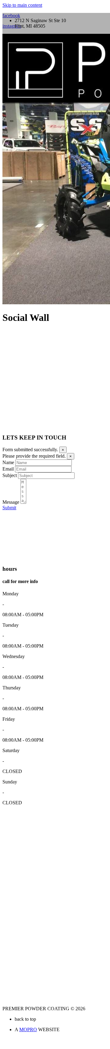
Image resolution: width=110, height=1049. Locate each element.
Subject (9, 475)
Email (8, 468)
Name (8, 462)
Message (10, 502)
